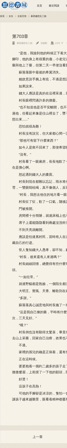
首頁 (39, 5)
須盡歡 (41, 43)
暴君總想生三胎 (38, 16)
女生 (11, 16)
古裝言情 (21, 16)
